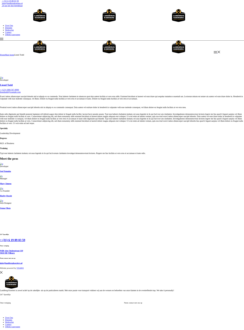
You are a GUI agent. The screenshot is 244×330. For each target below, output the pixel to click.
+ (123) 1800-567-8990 (9, 90)
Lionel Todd (6, 85)
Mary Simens (5, 184)
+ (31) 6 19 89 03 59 (12, 240)
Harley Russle (6, 196)
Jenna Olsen (5, 208)
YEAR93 (20, 268)
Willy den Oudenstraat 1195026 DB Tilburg (11, 252)
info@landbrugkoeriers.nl (11, 263)
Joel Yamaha (5, 171)
